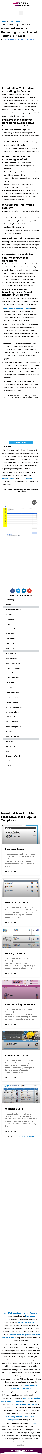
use (28, 1398)
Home (3, 22)
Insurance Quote (14, 849)
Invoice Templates (26, 39)
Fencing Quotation (15, 953)
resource (23, 1416)
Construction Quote (16, 1055)
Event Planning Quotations (20, 1004)
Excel (35, 1423)
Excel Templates (15, 22)
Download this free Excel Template (17, 308)
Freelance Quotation (16, 902)
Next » (31, 1136)
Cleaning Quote (14, 1108)
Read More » (11, 871)
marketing (10, 1416)
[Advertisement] (21, 63)
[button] (12, 590)
